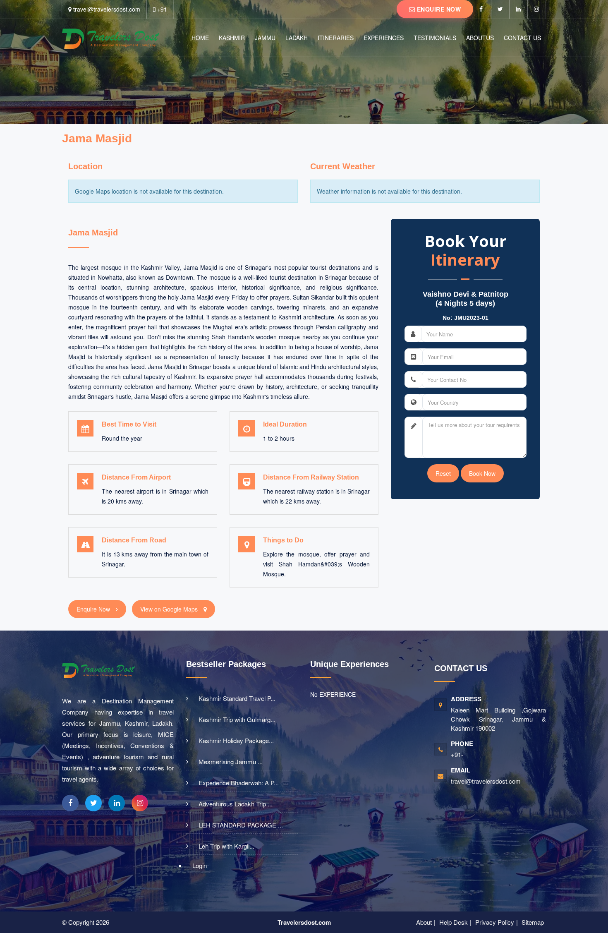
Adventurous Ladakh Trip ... (236, 804)
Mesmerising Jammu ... (231, 762)
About (424, 922)
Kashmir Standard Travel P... (237, 698)
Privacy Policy (494, 922)
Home (200, 38)
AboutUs (480, 38)
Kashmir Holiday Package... (236, 740)
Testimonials (435, 38)
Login (199, 865)
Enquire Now (438, 9)
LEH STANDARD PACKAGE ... (241, 825)
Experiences (384, 38)
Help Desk (453, 922)
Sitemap (533, 922)
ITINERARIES (336, 38)
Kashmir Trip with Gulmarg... (237, 719)
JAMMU (265, 38)
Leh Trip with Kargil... (226, 846)
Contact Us (522, 38)
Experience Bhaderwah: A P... (239, 783)
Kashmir (232, 38)
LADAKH (296, 38)
